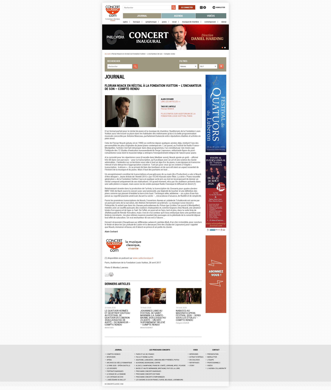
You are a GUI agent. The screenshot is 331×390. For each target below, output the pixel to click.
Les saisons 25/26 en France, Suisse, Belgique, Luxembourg (159, 380)
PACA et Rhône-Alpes (144, 357)
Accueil (107, 54)
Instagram (201, 7)
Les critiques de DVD (115, 377)
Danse (223, 22)
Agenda (178, 15)
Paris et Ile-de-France (145, 354)
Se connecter (187, 7)
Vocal (174, 22)
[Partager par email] (107, 276)
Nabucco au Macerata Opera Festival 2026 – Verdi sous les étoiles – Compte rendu (188, 315)
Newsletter (220, 7)
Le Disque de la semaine (116, 374)
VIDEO (195, 350)
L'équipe (210, 360)
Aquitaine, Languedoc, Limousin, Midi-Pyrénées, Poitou (157, 360)
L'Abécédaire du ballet (116, 380)
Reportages (194, 363)
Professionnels (213, 363)
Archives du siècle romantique (119, 363)
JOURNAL (118, 350)
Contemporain (210, 22)
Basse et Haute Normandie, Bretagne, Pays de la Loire (158, 368)
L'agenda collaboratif (216, 368)
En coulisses (194, 360)
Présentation (212, 354)
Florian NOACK (167, 108)
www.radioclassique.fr (143, 258)
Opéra (125, 22)
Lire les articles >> (170, 101)
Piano (164, 22)
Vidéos (211, 15)
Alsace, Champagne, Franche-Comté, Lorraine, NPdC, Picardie (161, 365)
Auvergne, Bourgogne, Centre (148, 363)
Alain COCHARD (167, 99)
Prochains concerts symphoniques (150, 377)
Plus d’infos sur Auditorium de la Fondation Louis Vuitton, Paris (178, 114)
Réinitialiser (221, 66)
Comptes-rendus (113, 354)
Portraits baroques (115, 371)
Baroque (136, 22)
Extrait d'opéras (196, 357)
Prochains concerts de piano (148, 374)
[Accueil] (113, 20)
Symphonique (150, 22)
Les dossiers (112, 368)
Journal (142, 15)
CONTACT (215, 350)
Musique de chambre (190, 22)
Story (191, 365)
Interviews (111, 357)
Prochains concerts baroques (148, 371)
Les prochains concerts (159, 350)
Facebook (204, 7)
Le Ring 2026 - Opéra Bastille (118, 365)
